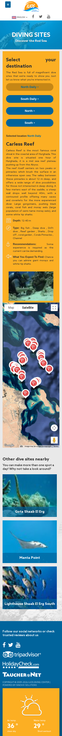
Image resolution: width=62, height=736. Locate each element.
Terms (55, 446)
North (29, 111)
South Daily (29, 99)
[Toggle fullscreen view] (54, 307)
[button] (49, 370)
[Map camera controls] (54, 427)
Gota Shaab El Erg (29, 511)
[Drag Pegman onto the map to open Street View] (54, 440)
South (29, 122)
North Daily (29, 87)
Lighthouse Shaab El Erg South (30, 603)
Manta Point (29, 557)
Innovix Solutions (26, 685)
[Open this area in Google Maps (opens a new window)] (9, 445)
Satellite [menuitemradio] (28, 307)
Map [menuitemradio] (11, 307)
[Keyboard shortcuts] (21, 446)
